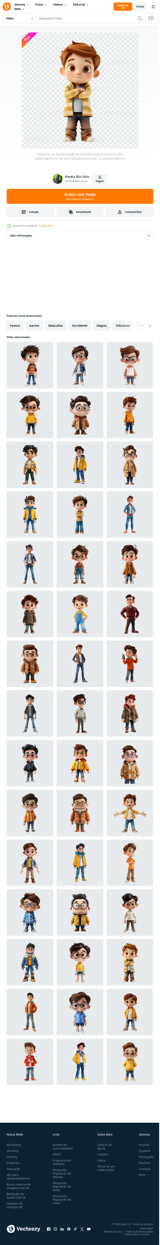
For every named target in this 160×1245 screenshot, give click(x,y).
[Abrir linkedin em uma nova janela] (62, 1228)
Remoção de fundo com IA (16, 1195)
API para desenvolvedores (18, 1176)
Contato (101, 1154)
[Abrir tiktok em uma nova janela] (75, 1228)
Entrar (140, 6)
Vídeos (58, 4)
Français (142, 1169)
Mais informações (21, 235)
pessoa (15, 326)
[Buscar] (139, 18)
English (141, 1145)
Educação (13, 1169)
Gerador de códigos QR (14, 1205)
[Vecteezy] (6, 6)
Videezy (12, 1157)
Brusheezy (14, 1145)
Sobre (100, 1160)
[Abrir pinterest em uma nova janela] (68, 1228)
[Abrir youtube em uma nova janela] (88, 1228)
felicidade (123, 326)
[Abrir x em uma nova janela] (82, 1228)
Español (141, 1151)
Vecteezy (13, 1151)
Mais (17, 9)
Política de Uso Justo (134, 1234)
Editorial (79, 4)
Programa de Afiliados (61, 1162)
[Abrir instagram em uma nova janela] (55, 1228)
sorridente (79, 326)
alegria (101, 326)
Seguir (100, 181)
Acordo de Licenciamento (62, 1146)
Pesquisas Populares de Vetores (61, 1173)
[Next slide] (143, 326)
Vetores (19, 4)
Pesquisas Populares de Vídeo (61, 1199)
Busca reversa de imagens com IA (19, 1186)
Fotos (39, 4)
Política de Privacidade (136, 1231)
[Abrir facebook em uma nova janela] (48, 1228)
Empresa (13, 1163)
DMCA (56, 1154)
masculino (55, 326)
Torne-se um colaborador (104, 1168)
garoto (34, 326)
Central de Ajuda (103, 1146)
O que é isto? (45, 226)
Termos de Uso (109, 1231)
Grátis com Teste (80, 196)
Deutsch (141, 1163)
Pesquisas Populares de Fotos (61, 1186)
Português (143, 1157)
